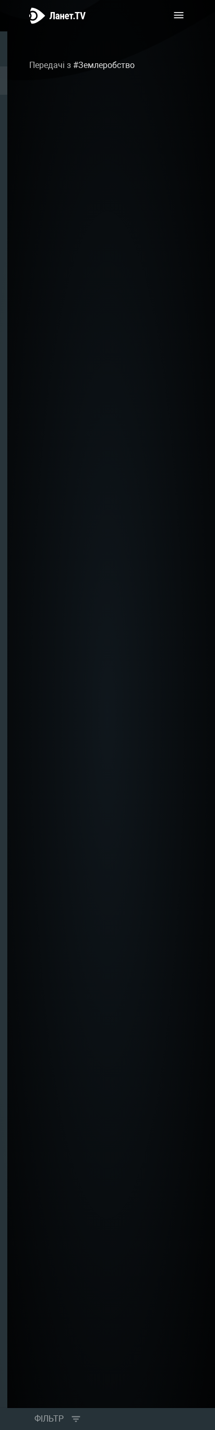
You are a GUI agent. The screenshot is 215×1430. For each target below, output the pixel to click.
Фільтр (49, 1419)
